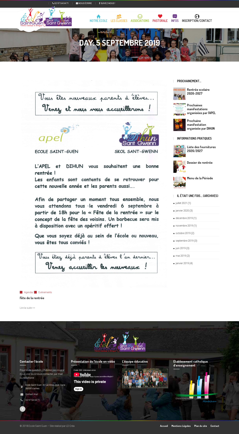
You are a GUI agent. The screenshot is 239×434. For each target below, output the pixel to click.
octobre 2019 (183, 233)
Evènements (45, 292)
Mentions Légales (181, 425)
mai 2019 (181, 255)
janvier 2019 (182, 263)
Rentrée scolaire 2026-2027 (198, 91)
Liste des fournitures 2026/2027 (201, 149)
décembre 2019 (184, 218)
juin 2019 (181, 248)
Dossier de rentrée (200, 162)
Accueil (164, 425)
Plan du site (200, 425)
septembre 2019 (185, 240)
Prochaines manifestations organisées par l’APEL (201, 109)
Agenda (28, 292)
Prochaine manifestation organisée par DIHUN (201, 124)
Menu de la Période (200, 178)
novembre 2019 (184, 225)
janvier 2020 (182, 210)
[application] (94, 381)
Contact (214, 425)
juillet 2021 (181, 203)
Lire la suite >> (27, 307)
